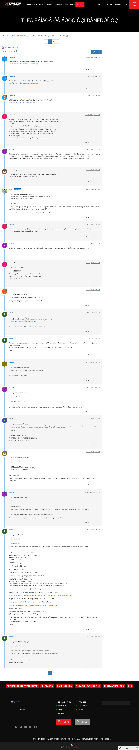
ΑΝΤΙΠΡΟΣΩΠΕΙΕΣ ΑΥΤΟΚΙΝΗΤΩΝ (22, 686)
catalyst (11, 224)
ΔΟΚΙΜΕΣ (62, 706)
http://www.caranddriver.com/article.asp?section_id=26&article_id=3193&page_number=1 (41, 595)
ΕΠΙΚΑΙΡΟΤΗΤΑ (65, 702)
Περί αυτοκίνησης (11, 47)
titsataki (11, 338)
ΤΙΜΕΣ (61, 709)
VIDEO (81, 709)
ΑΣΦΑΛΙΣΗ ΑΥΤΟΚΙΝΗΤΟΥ (88, 686)
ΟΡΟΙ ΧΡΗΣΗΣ (39, 739)
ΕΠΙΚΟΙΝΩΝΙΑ (74, 739)
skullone (11, 362)
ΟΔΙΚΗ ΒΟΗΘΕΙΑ (64, 686)
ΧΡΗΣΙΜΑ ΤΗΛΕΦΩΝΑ (114, 686)
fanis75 (11, 189)
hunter (11, 418)
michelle (11, 452)
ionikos (11, 312)
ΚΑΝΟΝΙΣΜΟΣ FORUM (56, 739)
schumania (12, 115)
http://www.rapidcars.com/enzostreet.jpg (23, 64)
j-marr (11, 290)
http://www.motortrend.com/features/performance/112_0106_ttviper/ (33, 605)
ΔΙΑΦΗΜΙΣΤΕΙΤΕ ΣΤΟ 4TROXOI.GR (96, 739)
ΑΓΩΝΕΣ (82, 702)
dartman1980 (13, 263)
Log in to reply (96, 52)
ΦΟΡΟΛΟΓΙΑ (47, 686)
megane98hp (13, 170)
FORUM (61, 713)
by (65, 747)
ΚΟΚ (130, 686)
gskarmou (12, 57)
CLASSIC (83, 706)
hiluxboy (11, 149)
